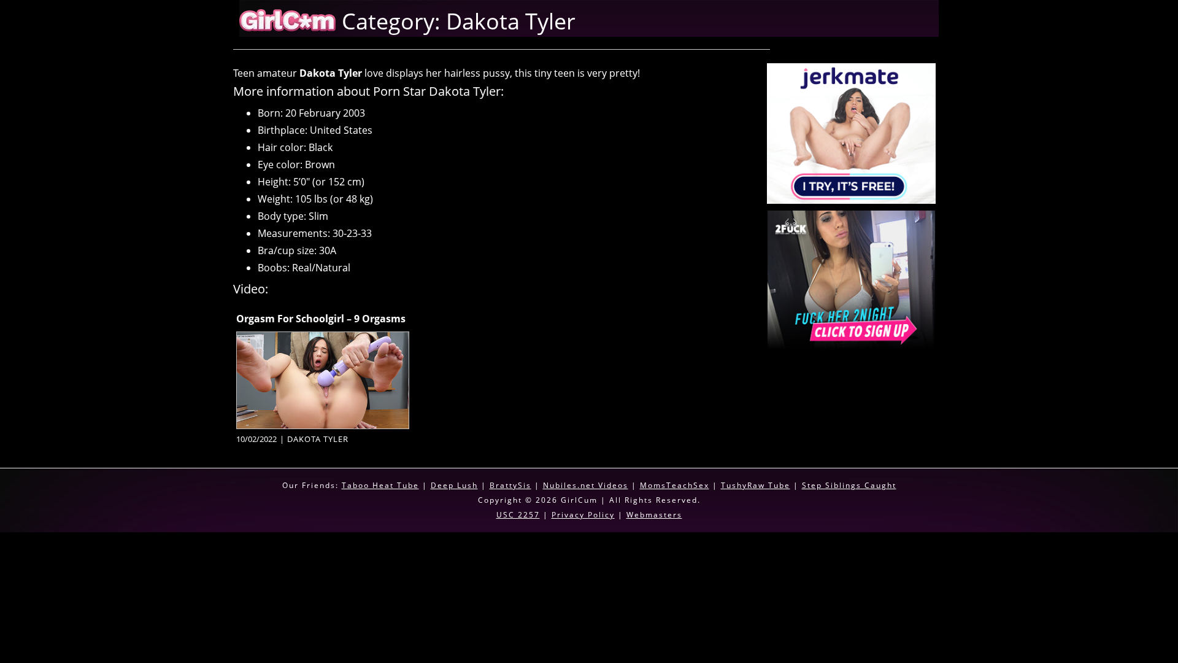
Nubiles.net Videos (585, 485)
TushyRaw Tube (755, 485)
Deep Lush (454, 485)
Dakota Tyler (317, 438)
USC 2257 (518, 515)
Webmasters (654, 515)
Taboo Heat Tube (380, 485)
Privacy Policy (583, 515)
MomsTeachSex (674, 485)
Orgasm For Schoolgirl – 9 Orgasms (321, 318)
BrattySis (510, 485)
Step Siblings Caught (849, 485)
